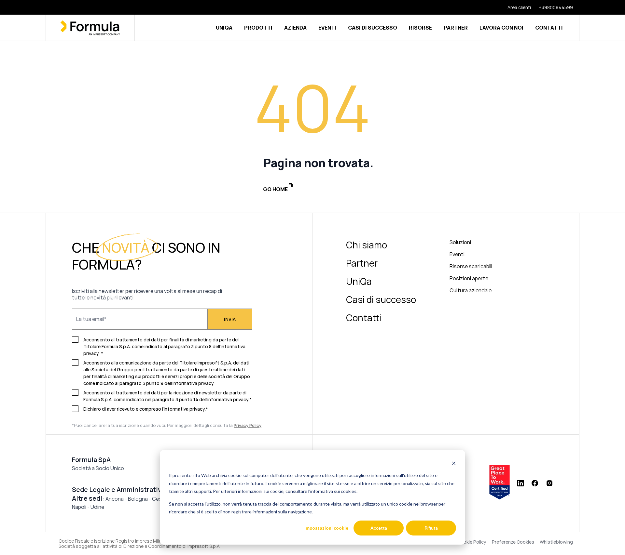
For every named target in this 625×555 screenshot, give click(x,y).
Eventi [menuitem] (457, 254)
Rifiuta (431, 528)
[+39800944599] (552, 7)
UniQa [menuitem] (359, 281)
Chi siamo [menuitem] (366, 245)
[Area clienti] (515, 7)
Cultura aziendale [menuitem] (471, 290)
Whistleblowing (556, 542)
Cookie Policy (471, 542)
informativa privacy (227, 399)
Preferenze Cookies (513, 542)
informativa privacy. (194, 383)
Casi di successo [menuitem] (381, 299)
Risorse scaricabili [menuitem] (471, 266)
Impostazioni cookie (326, 528)
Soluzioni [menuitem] (460, 242)
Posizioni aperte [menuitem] (469, 278)
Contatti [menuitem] (363, 317)
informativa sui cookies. (333, 491)
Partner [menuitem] (362, 263)
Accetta (378, 528)
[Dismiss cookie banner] (453, 463)
